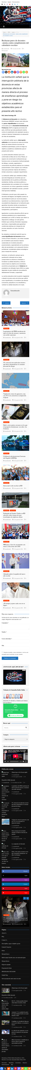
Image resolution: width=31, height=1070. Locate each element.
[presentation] (24, 898)
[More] (26, 72)
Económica (18, 1062)
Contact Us (4, 940)
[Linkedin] (12, 72)
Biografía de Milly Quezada (8, 780)
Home (3, 950)
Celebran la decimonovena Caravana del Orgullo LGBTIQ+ (14, 457)
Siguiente (24, 303)
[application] (15, 756)
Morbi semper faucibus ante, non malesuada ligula (14, 957)
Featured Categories (6, 947)
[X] (6, 72)
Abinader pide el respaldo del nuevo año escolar (14, 575)
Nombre (4, 632)
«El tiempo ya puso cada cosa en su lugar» (14, 604)
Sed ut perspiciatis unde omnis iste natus (11, 978)
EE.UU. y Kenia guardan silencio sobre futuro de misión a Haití (20, 1001)
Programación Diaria (7, 968)
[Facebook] (3, 72)
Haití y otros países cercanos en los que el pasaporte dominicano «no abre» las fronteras (15, 427)
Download (4, 2)
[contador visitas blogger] (13, 696)
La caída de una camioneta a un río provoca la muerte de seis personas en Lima (20, 1032)
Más (12, 1064)
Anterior (7, 303)
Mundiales (6, 510)
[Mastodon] (18, 72)
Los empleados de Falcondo (18, 844)
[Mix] (20, 72)
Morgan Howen (5, 961)
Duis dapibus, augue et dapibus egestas (11, 943)
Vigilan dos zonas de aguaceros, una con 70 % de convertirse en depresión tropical (14, 395)
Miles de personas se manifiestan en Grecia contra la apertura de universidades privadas (20, 1041)
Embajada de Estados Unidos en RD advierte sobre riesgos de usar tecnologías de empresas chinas (14, 515)
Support (9, 2)
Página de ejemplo (6, 964)
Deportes (25, 1062)
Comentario (5, 623)
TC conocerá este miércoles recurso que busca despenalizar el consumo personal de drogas (14, 364)
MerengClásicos (5, 954)
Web (3, 645)
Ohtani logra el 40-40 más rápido (19, 772)
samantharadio (6, 48)
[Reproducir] (5, 761)
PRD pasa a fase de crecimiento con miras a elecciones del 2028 (14, 545)
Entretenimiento (5, 1064)
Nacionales (5, 50)
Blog (3, 936)
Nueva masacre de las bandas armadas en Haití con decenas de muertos (19, 832)
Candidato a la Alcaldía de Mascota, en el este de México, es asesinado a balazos (20, 1022)
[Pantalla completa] (26, 761)
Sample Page (5, 975)
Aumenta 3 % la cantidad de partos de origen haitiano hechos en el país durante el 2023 (20, 1013)
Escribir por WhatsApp (16, 715)
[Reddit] (9, 72)
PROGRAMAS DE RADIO (8, 971)
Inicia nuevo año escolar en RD (12, 486)
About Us (4, 933)
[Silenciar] (23, 761)
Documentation (16, 2)
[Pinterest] (15, 72)
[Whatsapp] (23, 72)
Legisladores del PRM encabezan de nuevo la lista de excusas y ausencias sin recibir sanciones (14, 333)
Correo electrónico (7, 639)
